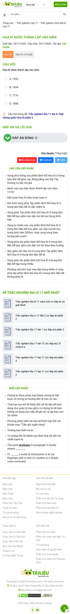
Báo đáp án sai (28, 160)
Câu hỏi (8, 54)
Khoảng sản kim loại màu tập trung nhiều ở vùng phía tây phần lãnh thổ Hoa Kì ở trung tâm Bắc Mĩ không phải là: (35, 273)
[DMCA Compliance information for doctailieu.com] (47, 596)
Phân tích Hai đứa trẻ (47, 507)
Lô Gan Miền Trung (13, 555)
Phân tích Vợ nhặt (45, 532)
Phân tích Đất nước (46, 503)
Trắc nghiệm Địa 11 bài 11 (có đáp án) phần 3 (39, 359)
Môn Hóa (8, 498)
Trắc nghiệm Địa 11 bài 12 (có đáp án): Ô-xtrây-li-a (38, 345)
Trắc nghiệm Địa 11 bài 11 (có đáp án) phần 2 (39, 373)
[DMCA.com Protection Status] (29, 596)
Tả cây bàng (42, 544)
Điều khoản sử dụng (41, 603)
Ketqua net (8, 550)
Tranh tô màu (10, 507)
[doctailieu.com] (35, 573)
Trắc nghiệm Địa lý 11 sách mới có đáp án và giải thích (40, 303)
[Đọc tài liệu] (32, 610)
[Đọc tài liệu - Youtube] (37, 610)
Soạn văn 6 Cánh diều (14, 532)
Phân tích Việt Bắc (46, 484)
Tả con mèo (42, 493)
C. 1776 (13, 95)
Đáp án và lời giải (24, 54)
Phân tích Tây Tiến (12, 503)
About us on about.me (15, 517)
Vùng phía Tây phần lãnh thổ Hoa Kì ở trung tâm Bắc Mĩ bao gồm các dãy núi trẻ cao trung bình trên (35, 216)
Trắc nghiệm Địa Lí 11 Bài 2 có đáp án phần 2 (39, 317)
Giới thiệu (23, 603)
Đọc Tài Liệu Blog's (13, 546)
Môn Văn (7, 484)
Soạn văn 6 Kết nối (13, 541)
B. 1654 (13, 87)
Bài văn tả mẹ (43, 489)
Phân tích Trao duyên (47, 554)
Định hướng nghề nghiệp (49, 512)
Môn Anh (7, 489)
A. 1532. (14, 79)
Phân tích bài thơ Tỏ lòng (49, 498)
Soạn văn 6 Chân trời (14, 536)
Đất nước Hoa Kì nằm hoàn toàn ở (27, 197)
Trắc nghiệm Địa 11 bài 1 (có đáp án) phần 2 (39, 329)
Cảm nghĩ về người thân (49, 549)
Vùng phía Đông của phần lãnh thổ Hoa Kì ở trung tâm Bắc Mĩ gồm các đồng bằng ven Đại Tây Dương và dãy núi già (35, 179)
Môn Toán (8, 493)
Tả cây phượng (11, 512)
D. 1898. (14, 103)
